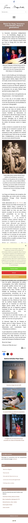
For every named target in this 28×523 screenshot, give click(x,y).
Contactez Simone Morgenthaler (11, 479)
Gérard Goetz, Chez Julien (10, 502)
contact (15, 459)
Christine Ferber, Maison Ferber (11, 496)
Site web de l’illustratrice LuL (10, 476)
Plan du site (6, 473)
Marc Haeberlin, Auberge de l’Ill (11, 499)
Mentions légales (7, 469)
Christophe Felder (7, 504)
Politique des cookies (8, 483)
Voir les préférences (14, 276)
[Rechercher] (25, 12)
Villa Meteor (19, 203)
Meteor (4, 35)
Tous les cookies (14, 268)
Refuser (14, 272)
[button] (25, 245)
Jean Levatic (6, 507)
